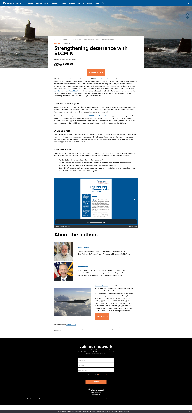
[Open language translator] (103, 3)
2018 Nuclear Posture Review (99, 116)
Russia (97, 39)
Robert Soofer (74, 91)
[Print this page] (187, 14)
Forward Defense (101, 286)
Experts (81, 3)
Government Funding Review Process (85, 398)
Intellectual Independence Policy (66, 398)
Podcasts (54, 3)
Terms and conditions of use (49, 398)
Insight (31, 3)
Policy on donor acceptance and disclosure (107, 398)
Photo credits (164, 398)
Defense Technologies (75, 39)
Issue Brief (57, 43)
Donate (97, 3)
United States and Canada (108, 39)
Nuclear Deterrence (89, 39)
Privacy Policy (101, 374)
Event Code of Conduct (153, 398)
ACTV (46, 3)
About (89, 3)
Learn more (102, 316)
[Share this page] (187, 17)
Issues (63, 3)
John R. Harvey (59, 91)
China (55, 39)
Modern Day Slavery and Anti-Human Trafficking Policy (132, 398)
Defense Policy (64, 39)
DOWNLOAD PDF (96, 72)
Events (39, 3)
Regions (72, 3)
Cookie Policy (37, 398)
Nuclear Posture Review (103, 79)
